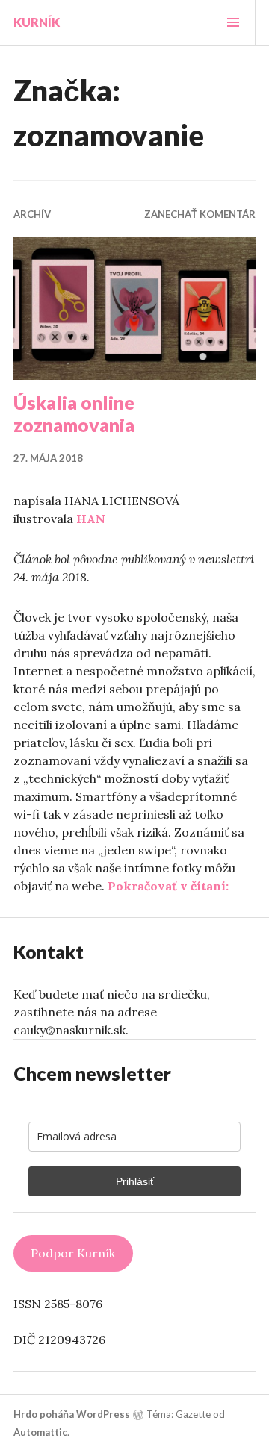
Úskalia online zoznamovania (73, 413)
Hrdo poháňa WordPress (71, 1414)
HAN (90, 518)
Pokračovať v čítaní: (168, 885)
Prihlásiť (135, 1181)
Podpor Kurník (73, 1253)
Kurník (36, 22)
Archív (32, 214)
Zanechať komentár (200, 214)
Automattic (40, 1432)
